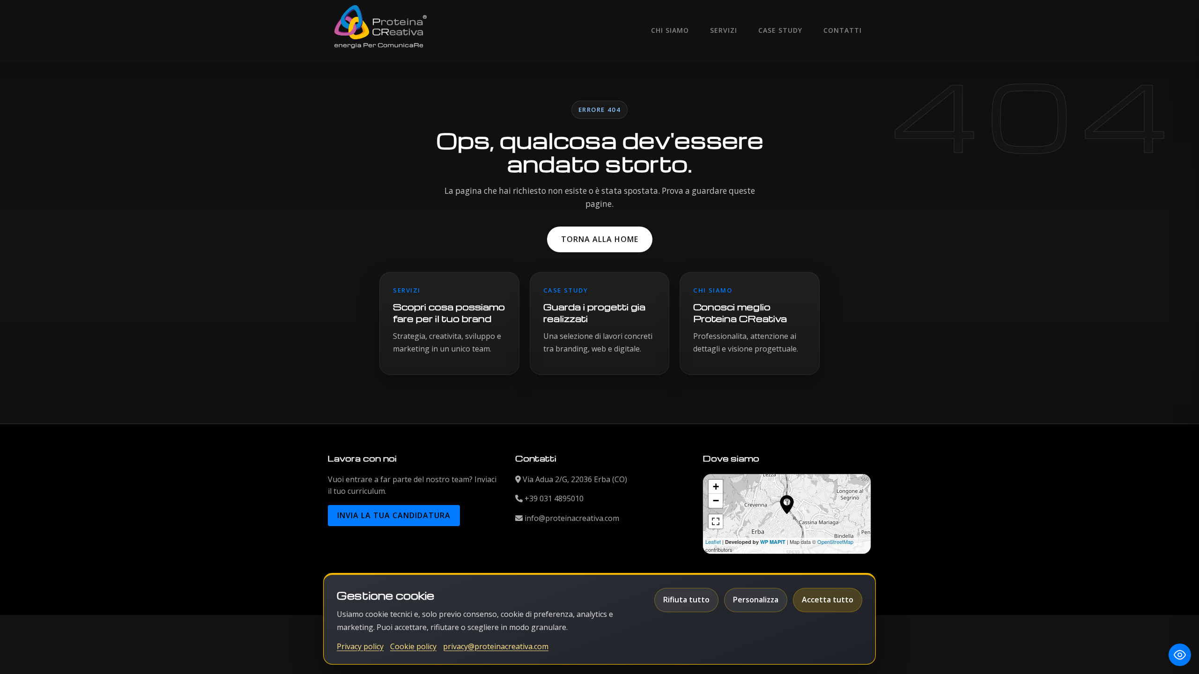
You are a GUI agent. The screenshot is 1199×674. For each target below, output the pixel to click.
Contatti (842, 30)
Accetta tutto (827, 599)
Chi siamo (670, 30)
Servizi (723, 30)
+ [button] (716, 486)
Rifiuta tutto (686, 599)
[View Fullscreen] (716, 521)
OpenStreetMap (835, 541)
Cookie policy (413, 646)
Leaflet (713, 541)
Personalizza (755, 599)
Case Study (780, 30)
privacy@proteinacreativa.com (495, 646)
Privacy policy (360, 646)
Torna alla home (599, 239)
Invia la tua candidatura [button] (394, 515)
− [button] (716, 500)
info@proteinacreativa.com (572, 518)
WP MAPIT (772, 541)
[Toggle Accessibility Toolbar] (1180, 655)
